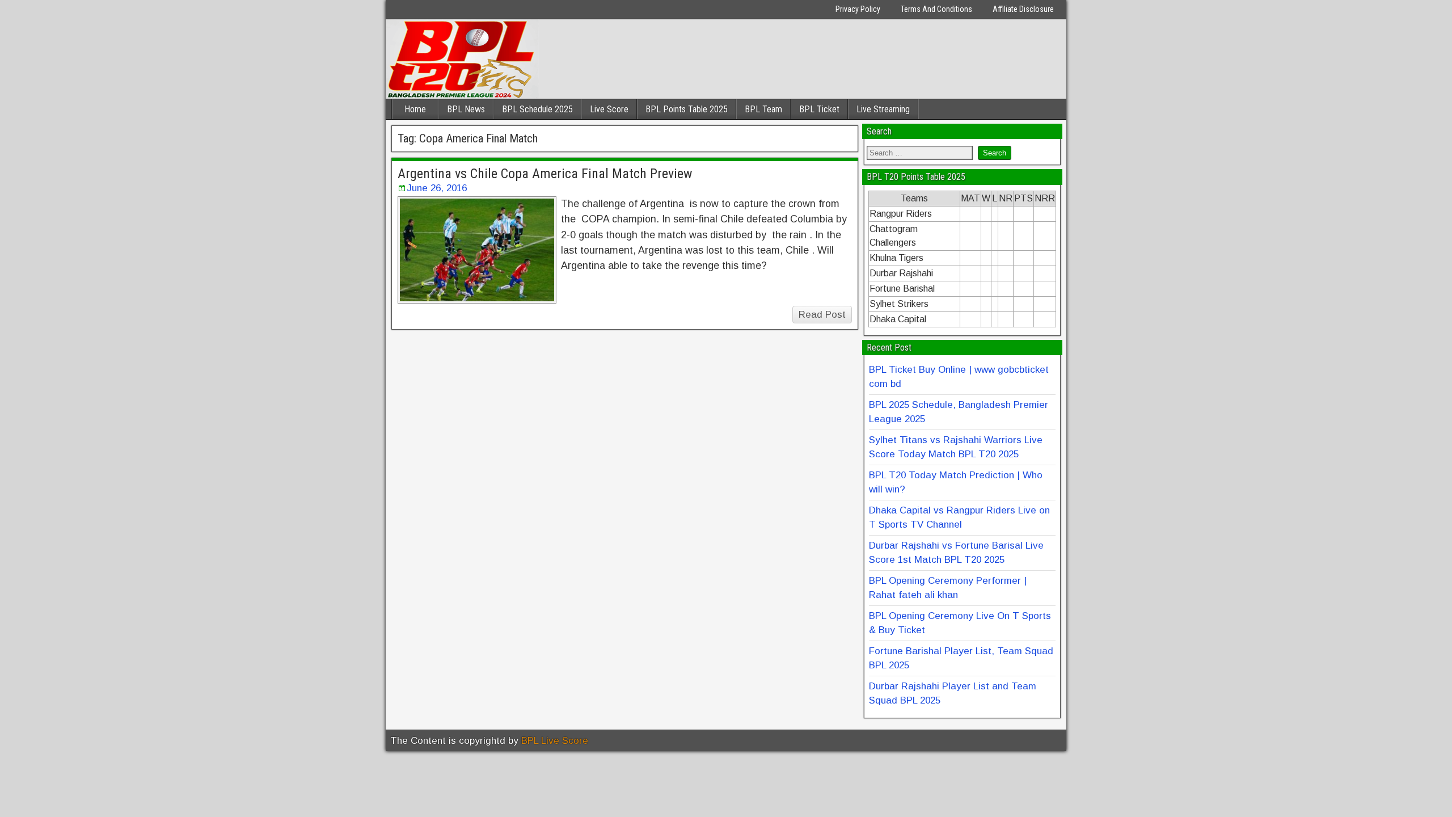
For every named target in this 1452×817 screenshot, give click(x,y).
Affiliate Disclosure (1023, 9)
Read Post (822, 314)
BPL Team (763, 109)
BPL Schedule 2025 (537, 109)
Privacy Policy (857, 9)
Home (415, 109)
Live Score (609, 109)
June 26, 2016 (437, 188)
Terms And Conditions (936, 9)
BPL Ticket (819, 109)
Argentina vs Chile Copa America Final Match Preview (545, 174)
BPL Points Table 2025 (686, 109)
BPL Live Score (554, 740)
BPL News (466, 109)
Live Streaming (883, 109)
